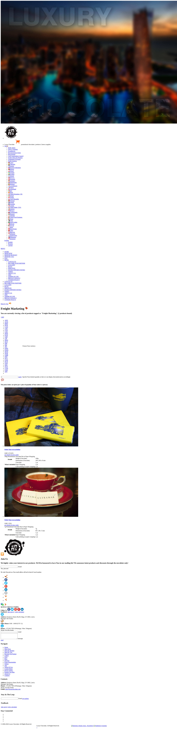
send (2, 640)
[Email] (5, 594)
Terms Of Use (8, 667)
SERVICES (11, 268)
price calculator (19, 612)
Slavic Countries (13, 149)
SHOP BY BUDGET (10, 255)
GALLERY (11, 265)
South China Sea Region (15, 157)
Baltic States (11, 148)
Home (6, 647)
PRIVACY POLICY (14, 278)
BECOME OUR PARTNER (16, 263)
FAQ (5, 258)
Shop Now (7, 649)
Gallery (6, 655)
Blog (5, 659)
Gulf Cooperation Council (15, 156)
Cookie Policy (8, 669)
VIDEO (10, 271)
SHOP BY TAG (9, 256)
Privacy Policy (8, 670)
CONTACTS (12, 261)
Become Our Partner (10, 654)
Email (20, 566)
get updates (25, 698)
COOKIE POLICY (14, 280)
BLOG (10, 266)
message (20, 638)
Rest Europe (11, 154)
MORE (6, 260)
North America (12, 161)
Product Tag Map (9, 672)
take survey (11, 612)
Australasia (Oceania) (14, 159)
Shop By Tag (8, 652)
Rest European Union (14, 153)
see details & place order (11, 455)
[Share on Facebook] (5, 580)
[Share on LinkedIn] (5, 590)
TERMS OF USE (13, 276)
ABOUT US (12, 273)
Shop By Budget (9, 650)
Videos (6, 664)
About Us (7, 674)
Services (6, 660)
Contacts (6, 675)
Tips (5, 665)
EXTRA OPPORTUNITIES (16, 270)
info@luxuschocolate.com (12, 689)
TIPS (9, 275)
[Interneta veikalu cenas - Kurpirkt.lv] (82, 726)
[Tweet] (5, 584)
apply (20, 377)
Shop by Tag (4, 304)
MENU (3, 248)
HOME (6, 252)
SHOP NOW (8, 253)
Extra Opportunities (10, 662)
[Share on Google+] (5, 587)
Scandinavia (11, 151)
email (19, 632)
